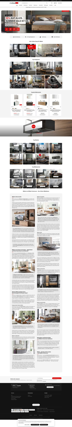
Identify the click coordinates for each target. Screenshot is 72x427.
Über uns (29, 395)
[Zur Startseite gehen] (14, 3)
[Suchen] (47, 3)
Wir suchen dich (30, 396)
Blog (61, 0)
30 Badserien (29, 149)
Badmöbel (56, 149)
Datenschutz (44, 381)
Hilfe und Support (13, 398)
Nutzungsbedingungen (39, 380)
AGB (11, 395)
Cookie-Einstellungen (40, 418)
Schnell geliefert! (23, 53)
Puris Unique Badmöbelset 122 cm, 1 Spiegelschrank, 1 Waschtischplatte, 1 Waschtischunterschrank (55, 110)
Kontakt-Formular (47, 397)
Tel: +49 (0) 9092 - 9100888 (48, 395)
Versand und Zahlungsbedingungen (15, 397)
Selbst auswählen (27, 424)
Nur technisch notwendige (35, 424)
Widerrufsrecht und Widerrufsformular (16, 396)
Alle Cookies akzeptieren (44, 424)
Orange (16, 184)
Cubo (43, 184)
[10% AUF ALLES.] (36, 21)
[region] (36, 103)
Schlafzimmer (29, 160)
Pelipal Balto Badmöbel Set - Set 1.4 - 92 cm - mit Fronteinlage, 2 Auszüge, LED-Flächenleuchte (29, 110)
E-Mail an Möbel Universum (48, 396)
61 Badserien (16, 149)
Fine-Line (55, 174)
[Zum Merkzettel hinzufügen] (21, 107)
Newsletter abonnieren (56, 378)
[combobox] (33, 3)
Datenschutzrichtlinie (53, 379)
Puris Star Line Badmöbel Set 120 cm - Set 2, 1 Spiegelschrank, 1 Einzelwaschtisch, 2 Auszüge (42, 110)
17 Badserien (42, 149)
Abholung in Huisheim (14, 399)
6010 (29, 174)
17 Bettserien (16, 160)
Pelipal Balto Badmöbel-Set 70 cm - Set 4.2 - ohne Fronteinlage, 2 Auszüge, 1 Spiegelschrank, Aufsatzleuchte (16, 110)
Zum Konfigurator (16, 114)
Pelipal (56, 184)
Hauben (56, 160)
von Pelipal (16, 174)
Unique (43, 174)
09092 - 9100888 (55, 0)
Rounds (29, 184)
